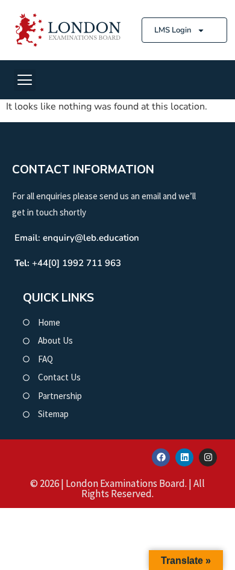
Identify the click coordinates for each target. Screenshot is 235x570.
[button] (25, 80)
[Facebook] (161, 457)
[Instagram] (208, 457)
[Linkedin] (184, 457)
